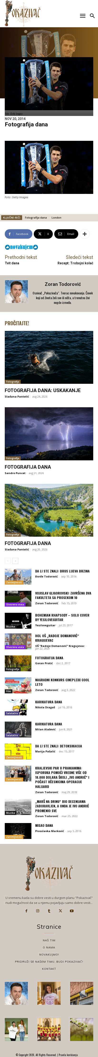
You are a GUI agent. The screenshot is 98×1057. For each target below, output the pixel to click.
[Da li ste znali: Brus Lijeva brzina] (18, 577)
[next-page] (15, 561)
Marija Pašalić (45, 751)
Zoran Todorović (63, 284)
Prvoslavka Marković (49, 831)
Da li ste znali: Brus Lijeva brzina (62, 570)
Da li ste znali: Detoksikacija (58, 745)
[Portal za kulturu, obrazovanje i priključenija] (22, 13)
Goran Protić (44, 663)
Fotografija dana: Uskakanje (43, 390)
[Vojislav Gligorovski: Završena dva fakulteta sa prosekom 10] (18, 599)
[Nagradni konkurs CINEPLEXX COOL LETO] (18, 685)
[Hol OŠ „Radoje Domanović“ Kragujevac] (18, 641)
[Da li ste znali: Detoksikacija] (18, 752)
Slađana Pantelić (17, 396)
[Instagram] (37, 910)
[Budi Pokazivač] (16, 1029)
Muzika (10, 626)
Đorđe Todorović (46, 576)
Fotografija (12, 381)
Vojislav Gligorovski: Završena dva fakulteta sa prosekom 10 (63, 595)
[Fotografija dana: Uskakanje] (49, 357)
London (56, 217)
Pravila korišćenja (68, 1055)
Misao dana (44, 825)
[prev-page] (8, 561)
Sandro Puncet (15, 473)
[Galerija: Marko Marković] (81, 1029)
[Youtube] (71, 910)
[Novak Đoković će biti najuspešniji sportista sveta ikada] (16, 993)
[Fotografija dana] (49, 433)
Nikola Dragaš (45, 707)
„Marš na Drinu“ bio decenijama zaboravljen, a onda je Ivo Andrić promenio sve (62, 806)
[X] (60, 910)
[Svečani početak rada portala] (48, 1029)
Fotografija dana (36, 217)
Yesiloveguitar (45, 625)
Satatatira (12, 713)
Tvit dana (12, 263)
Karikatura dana (48, 701)
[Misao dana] (18, 831)
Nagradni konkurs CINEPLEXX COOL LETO (62, 682)
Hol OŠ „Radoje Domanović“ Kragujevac (57, 638)
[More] (85, 234)
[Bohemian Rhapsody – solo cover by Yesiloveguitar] (18, 621)
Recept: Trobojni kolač (75, 263)
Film (8, 691)
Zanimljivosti (14, 582)
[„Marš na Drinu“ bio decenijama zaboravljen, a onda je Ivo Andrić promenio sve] (18, 807)
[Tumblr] (49, 910)
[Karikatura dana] (18, 707)
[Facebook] (26, 910)
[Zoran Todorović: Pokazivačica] (81, 993)
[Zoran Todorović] (17, 293)
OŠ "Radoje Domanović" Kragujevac (59, 646)
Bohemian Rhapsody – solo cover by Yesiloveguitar (62, 617)
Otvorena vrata (15, 604)
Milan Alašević (45, 729)
